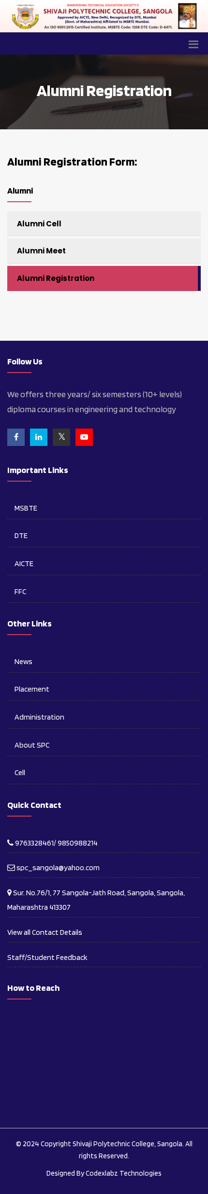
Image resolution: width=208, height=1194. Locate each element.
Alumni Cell (39, 224)
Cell (20, 772)
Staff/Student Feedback (47, 957)
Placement (32, 689)
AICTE (24, 563)
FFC (20, 591)
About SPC (32, 745)
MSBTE (26, 508)
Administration (39, 717)
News (23, 661)
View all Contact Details (44, 932)
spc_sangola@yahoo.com (57, 867)
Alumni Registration (55, 278)
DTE (21, 535)
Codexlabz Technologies (124, 1173)
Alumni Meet (41, 251)
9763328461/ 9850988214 (56, 842)
